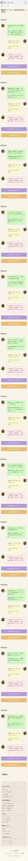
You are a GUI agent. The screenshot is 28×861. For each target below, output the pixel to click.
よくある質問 (5, 794)
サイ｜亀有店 (5, 822)
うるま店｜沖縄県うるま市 (8, 803)
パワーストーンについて (7, 840)
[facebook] (10, 850)
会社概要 (22, 853)
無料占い (4, 829)
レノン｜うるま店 (6, 817)
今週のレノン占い (6, 831)
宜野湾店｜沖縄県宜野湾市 (8, 805)
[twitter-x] (12, 850)
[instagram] (14, 850)
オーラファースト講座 (7, 842)
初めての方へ (5, 789)
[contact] (17, 850)
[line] (15, 850)
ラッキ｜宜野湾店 (6, 819)
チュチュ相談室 (5, 833)
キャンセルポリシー (16, 853)
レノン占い (5, 774)
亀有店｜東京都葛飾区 (7, 808)
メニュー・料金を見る (7, 792)
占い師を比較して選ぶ (7, 796)
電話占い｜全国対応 (6, 810)
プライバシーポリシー (8, 853)
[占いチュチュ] (7, 2)
